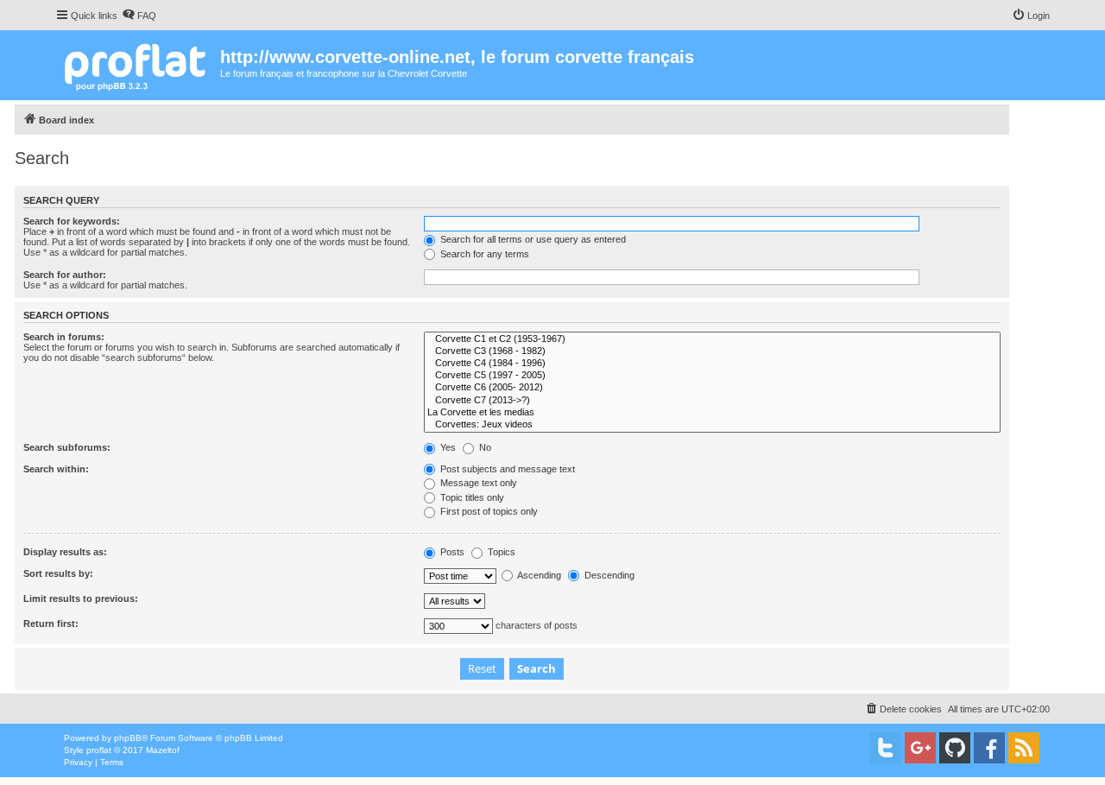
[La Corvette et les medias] (712, 413)
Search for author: (64, 274)
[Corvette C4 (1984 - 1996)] (712, 364)
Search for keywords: (71, 221)
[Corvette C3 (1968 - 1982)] (712, 351)
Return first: (51, 623)
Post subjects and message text (506, 469)
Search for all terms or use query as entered (532, 239)
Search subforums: (66, 447)
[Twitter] (885, 747)
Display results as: (65, 552)
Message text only (477, 483)
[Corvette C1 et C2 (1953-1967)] (712, 339)
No (484, 447)
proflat (98, 750)
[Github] (954, 747)
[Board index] (137, 65)
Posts (451, 552)
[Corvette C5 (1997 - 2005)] (712, 376)
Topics (500, 552)
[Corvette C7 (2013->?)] (712, 401)
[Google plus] (920, 747)
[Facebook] (989, 747)
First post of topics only (488, 511)
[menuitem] (139, 15)
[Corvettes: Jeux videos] (712, 425)
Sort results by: (58, 573)
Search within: (56, 469)
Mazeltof (163, 750)
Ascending (538, 575)
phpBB (128, 738)
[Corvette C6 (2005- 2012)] (712, 388)
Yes (447, 447)
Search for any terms (483, 254)
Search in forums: (63, 337)
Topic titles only (471, 497)
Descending (608, 575)
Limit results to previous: (80, 598)
